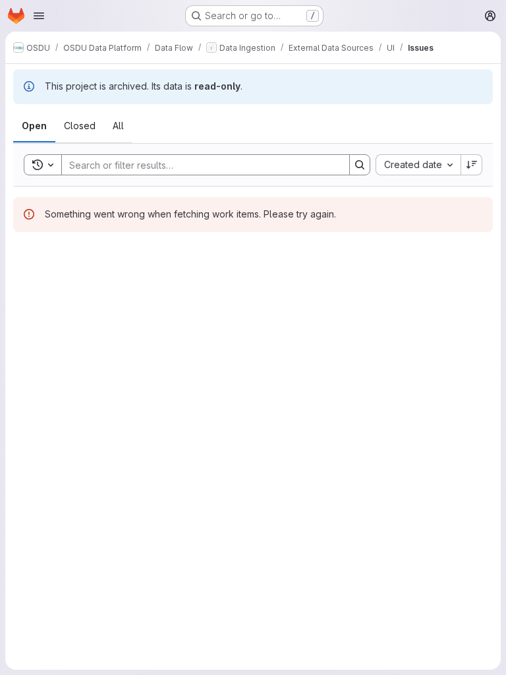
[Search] (359, 164)
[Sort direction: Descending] (471, 164)
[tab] (34, 125)
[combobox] (418, 164)
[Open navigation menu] (38, 15)
